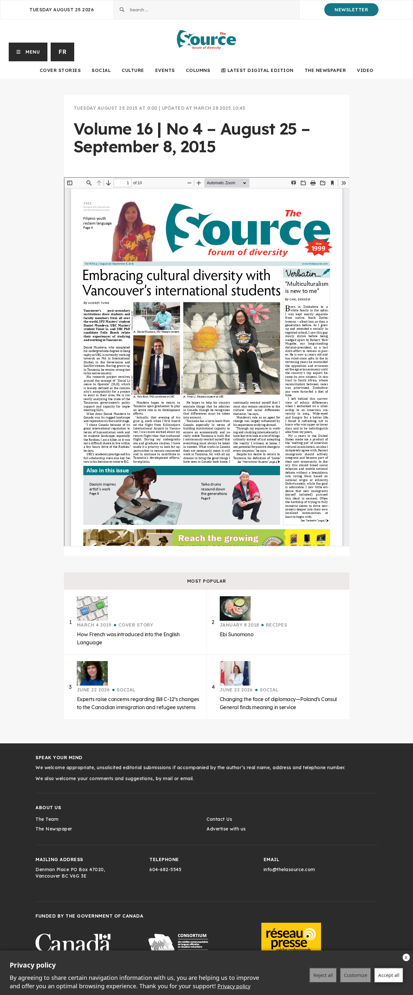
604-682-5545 (165, 869)
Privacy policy (233, 986)
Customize (355, 975)
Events (165, 70)
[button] (28, 52)
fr (62, 51)
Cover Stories (60, 70)
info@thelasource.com (289, 869)
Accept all (388, 975)
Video (365, 70)
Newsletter (351, 10)
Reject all (323, 975)
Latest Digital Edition (260, 70)
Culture (133, 70)
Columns (198, 70)
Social (101, 70)
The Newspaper (325, 70)
